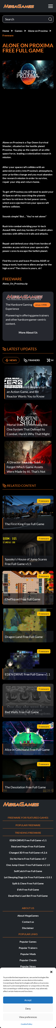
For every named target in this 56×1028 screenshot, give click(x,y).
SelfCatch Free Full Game (28, 871)
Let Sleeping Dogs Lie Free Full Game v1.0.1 (28, 877)
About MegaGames (28, 915)
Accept (28, 1000)
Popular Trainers (28, 947)
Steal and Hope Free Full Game (28, 846)
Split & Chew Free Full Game (28, 883)
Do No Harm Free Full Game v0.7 (28, 858)
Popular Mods (28, 953)
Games (18, 30)
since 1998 (41, 304)
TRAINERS (34, 360)
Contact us (28, 921)
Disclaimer (28, 927)
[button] (51, 971)
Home (5, 30)
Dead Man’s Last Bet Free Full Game (28, 895)
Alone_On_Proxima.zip (15, 283)
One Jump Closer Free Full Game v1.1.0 (28, 864)
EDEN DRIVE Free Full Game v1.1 (28, 840)
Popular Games (28, 941)
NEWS (13, 360)
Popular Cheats (28, 960)
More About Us (28, 332)
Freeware (8, 35)
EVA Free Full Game (28, 889)
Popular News (28, 966)
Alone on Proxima (38, 30)
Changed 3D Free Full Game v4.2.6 (28, 852)
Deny (28, 1008)
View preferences (28, 1017)
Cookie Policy (26, 1024)
